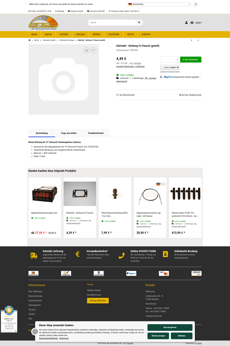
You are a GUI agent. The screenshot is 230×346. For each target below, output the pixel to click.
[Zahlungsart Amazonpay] (197, 273)
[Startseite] (29, 40)
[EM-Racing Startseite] (43, 22)
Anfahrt (31, 314)
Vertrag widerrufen (98, 300)
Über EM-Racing (35, 291)
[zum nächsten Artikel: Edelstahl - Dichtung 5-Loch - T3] (198, 40)
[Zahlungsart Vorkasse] (66, 273)
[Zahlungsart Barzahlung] (33, 273)
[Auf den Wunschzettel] (93, 50)
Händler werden (94, 290)
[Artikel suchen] (139, 23)
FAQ (30, 318)
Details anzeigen (158, 336)
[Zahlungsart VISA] (164, 273)
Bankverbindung (35, 296)
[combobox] (159, 4)
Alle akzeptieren (169, 327)
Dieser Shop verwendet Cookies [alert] (56, 325)
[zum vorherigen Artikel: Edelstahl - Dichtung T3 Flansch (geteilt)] (191, 40)
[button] (186, 22)
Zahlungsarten (34, 305)
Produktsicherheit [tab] (96, 133)
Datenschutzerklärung (48, 338)
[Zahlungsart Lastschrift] (99, 273)
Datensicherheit (35, 300)
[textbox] (159, 4)
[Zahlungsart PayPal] (131, 273)
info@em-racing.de (154, 316)
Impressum (64, 338)
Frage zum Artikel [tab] (69, 133)
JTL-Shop (198, 343)
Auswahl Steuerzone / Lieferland (130, 66)
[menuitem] (34, 34)
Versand (137, 63)
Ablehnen (181, 336)
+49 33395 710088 (161, 308)
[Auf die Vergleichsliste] (86, 50)
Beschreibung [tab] (42, 133)
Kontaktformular (94, 295)
